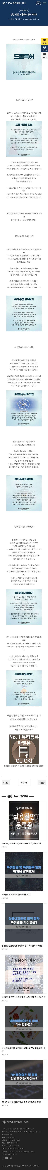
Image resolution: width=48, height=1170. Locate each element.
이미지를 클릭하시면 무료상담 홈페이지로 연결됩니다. (24, 766)
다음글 (42, 782)
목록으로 (24, 782)
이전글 (6, 782)
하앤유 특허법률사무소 (24, 729)
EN (38, 3)
